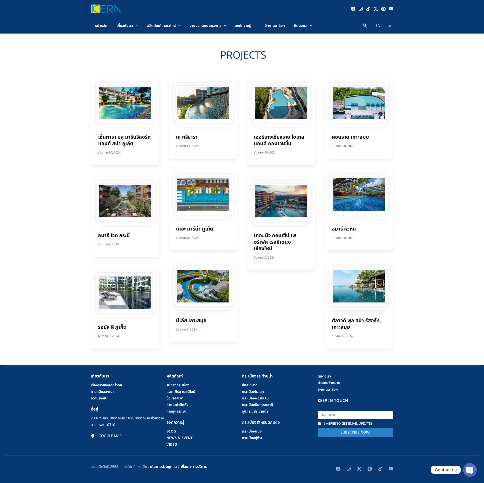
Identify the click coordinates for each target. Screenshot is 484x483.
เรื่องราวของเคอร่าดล (106, 385)
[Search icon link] (365, 26)
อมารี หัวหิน (344, 229)
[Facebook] (353, 9)
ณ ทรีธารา (187, 137)
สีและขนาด (250, 385)
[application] (135, 26)
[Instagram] (360, 9)
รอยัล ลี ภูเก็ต (112, 327)
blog (171, 431)
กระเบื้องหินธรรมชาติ (257, 405)
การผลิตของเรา (102, 391)
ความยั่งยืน (99, 398)
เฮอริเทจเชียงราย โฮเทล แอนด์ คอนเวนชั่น (279, 140)
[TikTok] (368, 9)
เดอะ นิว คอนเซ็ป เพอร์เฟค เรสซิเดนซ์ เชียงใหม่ (275, 242)
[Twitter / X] (376, 9)
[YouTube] (391, 9)
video (171, 444)
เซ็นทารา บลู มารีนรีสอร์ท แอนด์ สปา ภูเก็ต (124, 140)
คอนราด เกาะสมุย (350, 137)
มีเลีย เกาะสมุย (191, 320)
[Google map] (106, 436)
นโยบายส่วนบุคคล (163, 466)
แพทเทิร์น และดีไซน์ (180, 391)
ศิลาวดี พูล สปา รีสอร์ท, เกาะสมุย (356, 324)
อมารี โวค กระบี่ (114, 235)
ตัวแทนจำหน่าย (329, 383)
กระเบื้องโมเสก (253, 391)
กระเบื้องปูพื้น (252, 438)
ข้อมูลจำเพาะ (175, 398)
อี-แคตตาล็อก (328, 389)
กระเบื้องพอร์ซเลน (255, 398)
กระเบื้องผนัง (252, 431)
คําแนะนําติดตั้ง (177, 405)
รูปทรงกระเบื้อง (177, 385)
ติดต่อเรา (324, 376)
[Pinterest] (383, 9)
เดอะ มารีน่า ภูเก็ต (194, 229)
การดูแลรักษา (176, 411)
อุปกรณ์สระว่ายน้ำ (255, 411)
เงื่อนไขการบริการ (194, 466)
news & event (179, 438)
